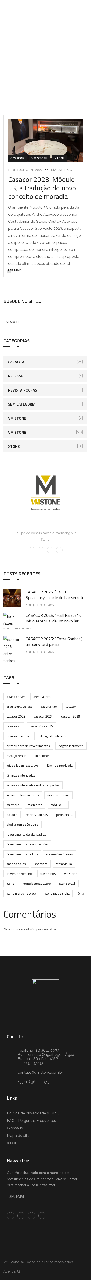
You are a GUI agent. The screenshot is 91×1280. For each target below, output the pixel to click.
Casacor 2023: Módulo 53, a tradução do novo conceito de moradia (42, 188)
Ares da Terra (42, 696)
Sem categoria (21, 404)
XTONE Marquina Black (21, 893)
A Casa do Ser (16, 696)
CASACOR (70, 706)
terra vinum (64, 863)
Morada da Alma (58, 794)
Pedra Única (64, 814)
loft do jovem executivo (23, 765)
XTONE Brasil (67, 883)
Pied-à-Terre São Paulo (22, 824)
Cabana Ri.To (49, 706)
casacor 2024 (43, 716)
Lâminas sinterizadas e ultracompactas (33, 785)
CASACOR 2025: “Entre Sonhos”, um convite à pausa (54, 641)
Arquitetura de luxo (19, 706)
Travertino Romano (19, 873)
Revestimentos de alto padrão (27, 844)
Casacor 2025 (70, 716)
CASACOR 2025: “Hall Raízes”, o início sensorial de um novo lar (53, 618)
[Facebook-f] (10, 1215)
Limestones (42, 755)
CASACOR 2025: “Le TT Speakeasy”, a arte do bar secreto (55, 595)
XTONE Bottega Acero (37, 883)
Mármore (13, 804)
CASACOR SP (14, 726)
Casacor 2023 (16, 716)
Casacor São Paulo (19, 735)
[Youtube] (21, 1215)
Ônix (81, 893)
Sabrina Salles (16, 863)
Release (15, 376)
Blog (33, 61)
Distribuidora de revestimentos (28, 745)
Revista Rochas (22, 390)
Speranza (41, 863)
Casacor (17, 158)
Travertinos (48, 873)
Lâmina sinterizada (60, 765)
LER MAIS (15, 270)
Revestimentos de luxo (22, 853)
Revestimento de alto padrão (26, 834)
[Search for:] (46, 322)
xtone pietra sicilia (57, 893)
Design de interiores (54, 735)
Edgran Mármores (71, 745)
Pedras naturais (37, 814)
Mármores (35, 804)
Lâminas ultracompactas (23, 794)
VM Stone (39, 158)
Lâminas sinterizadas (21, 775)
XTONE (60, 158)
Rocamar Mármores (59, 853)
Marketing (61, 170)
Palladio (12, 814)
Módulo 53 (58, 804)
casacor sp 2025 (41, 726)
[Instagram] (42, 1215)
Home (16, 61)
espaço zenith (16, 755)
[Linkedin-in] (31, 1215)
